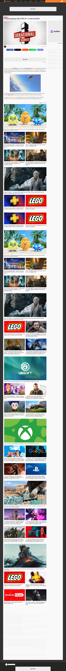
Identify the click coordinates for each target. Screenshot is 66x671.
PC (46, 1)
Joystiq (33, 69)
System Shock (12, 97)
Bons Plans (42, 1)
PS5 (48, 1)
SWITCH (53, 1)
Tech (21, 1)
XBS (50, 1)
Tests (36, 1)
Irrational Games (8, 68)
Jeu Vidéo (15, 1)
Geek (25, 1)
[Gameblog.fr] (7, 1)
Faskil (9, 46)
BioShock (23, 97)
